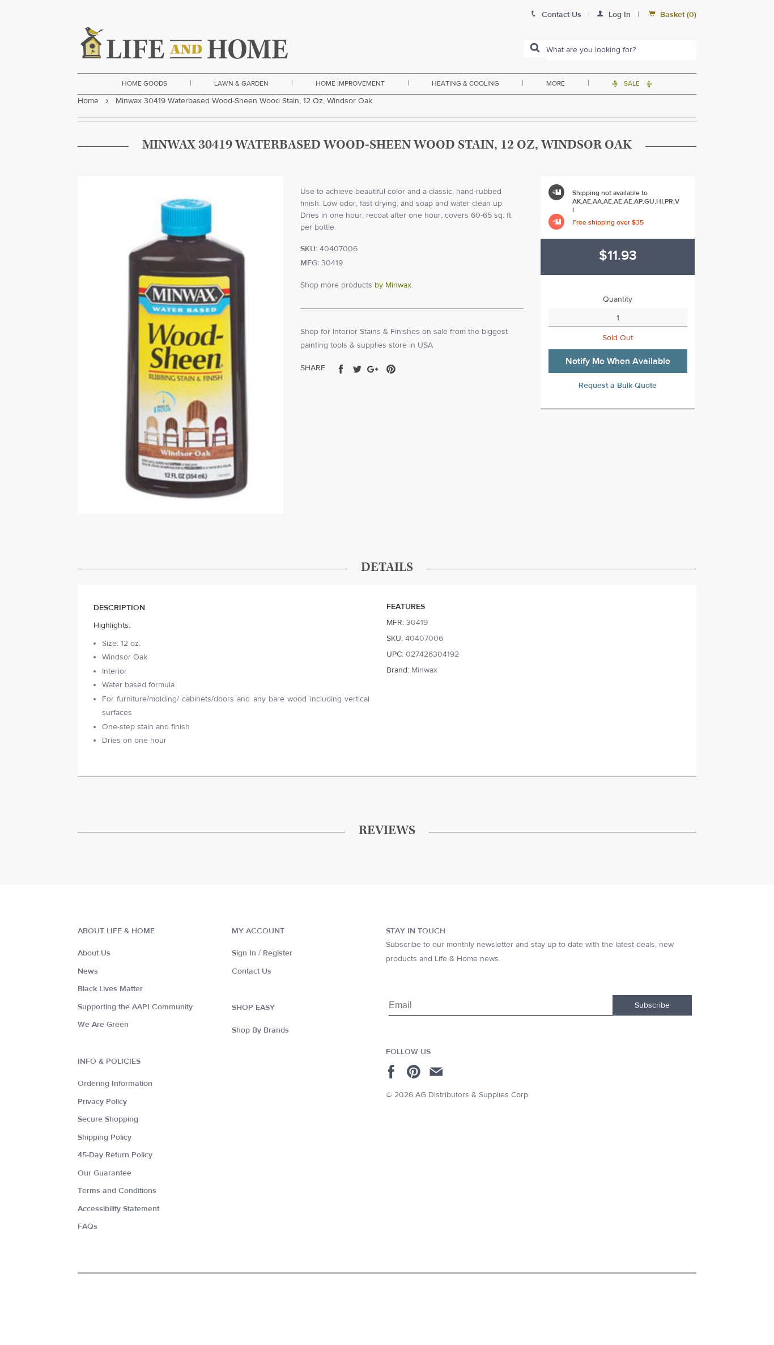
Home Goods (144, 83)
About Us (94, 953)
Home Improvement (350, 83)
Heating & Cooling (465, 83)
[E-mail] (437, 1072)
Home (88, 101)
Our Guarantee (104, 1173)
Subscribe (652, 1005)
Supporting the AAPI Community (135, 1007)
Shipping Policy (104, 1137)
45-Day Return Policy (115, 1155)
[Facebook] (393, 1072)
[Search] (535, 48)
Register (277, 953)
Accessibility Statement (118, 1209)
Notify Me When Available (617, 361)
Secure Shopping (108, 1119)
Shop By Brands (260, 1030)
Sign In (244, 953)
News (88, 971)
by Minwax (393, 285)
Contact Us (251, 971)
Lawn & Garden (241, 83)
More (555, 83)
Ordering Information (115, 1083)
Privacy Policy (102, 1102)
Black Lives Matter (110, 989)
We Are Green (103, 1025)
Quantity (617, 299)
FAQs (87, 1226)
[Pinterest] (415, 1072)
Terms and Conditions (117, 1191)
